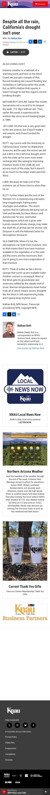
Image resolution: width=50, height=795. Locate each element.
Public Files (10, 743)
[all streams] (46, 791)
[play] (4, 791)
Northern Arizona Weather (25, 471)
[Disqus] (25, 664)
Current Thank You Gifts (25, 587)
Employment (10, 748)
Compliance (10, 754)
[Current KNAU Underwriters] (25, 612)
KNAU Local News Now (24, 415)
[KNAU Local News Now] (25, 386)
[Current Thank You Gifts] (25, 551)
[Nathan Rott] (9, 330)
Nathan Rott (16, 38)
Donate (41, 4)
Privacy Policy (11, 737)
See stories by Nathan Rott (30, 348)
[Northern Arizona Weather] (25, 449)
